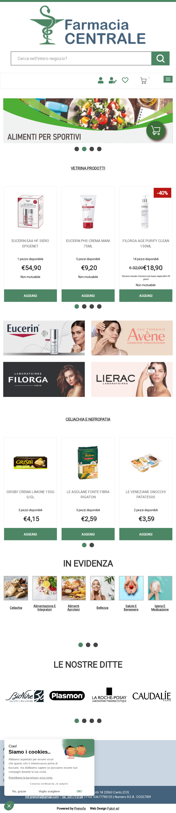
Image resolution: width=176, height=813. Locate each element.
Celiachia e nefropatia (88, 419)
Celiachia (16, 607)
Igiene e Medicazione (160, 607)
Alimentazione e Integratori (44, 607)
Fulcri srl (113, 808)
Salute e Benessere (131, 607)
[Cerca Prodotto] (160, 58)
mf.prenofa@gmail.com (42, 797)
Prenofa (80, 808)
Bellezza (102, 607)
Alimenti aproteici (73, 607)
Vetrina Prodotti (88, 168)
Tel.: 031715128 (72, 797)
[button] (76, 149)
